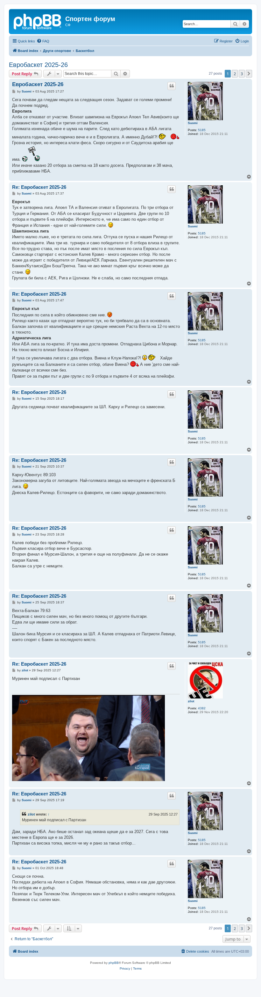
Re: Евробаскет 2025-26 (39, 187)
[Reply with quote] (171, 86)
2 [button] (235, 74)
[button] (249, 74)
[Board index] (38, 21)
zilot (191, 701)
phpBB (114, 962)
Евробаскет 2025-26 (38, 64)
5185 (202, 130)
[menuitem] (43, 41)
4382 (202, 708)
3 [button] (242, 74)
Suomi (193, 123)
